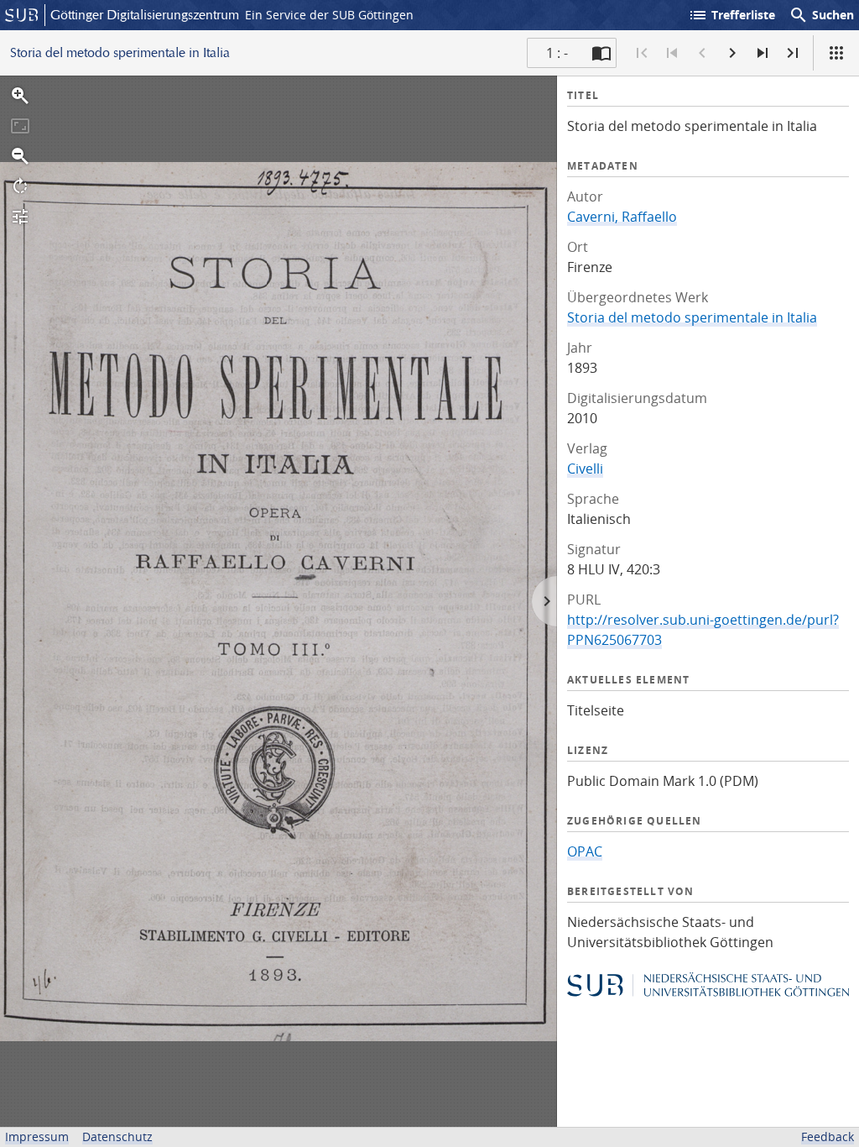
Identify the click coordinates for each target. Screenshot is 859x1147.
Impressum (37, 1136)
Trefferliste (731, 15)
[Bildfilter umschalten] (20, 217)
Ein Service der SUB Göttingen (329, 15)
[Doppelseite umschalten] (601, 53)
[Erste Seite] (642, 53)
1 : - (557, 53)
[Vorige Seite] (702, 53)
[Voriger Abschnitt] (672, 53)
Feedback (827, 1136)
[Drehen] (20, 186)
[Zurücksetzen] (20, 126)
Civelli (585, 468)
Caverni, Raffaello (622, 216)
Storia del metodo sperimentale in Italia (692, 317)
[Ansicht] (836, 53)
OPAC (584, 851)
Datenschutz (117, 1136)
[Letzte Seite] (793, 53)
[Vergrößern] (20, 96)
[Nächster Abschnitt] (762, 53)
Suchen (821, 15)
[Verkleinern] (20, 156)
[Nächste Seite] (732, 53)
